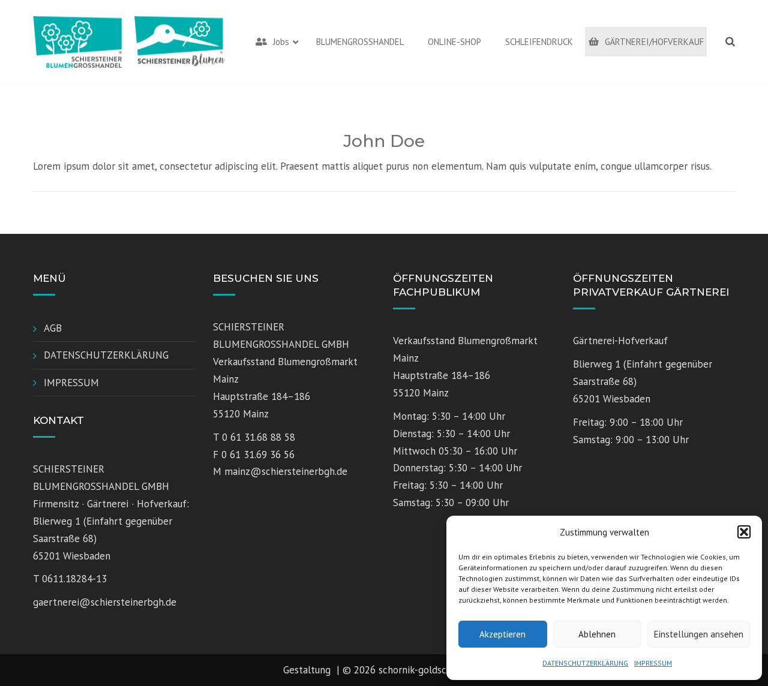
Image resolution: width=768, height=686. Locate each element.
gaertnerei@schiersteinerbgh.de (104, 602)
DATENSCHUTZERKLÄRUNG (585, 662)
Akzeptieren (502, 634)
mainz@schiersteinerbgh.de (285, 471)
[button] (744, 532)
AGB (53, 328)
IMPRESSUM (653, 662)
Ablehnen (597, 634)
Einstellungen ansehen (698, 634)
